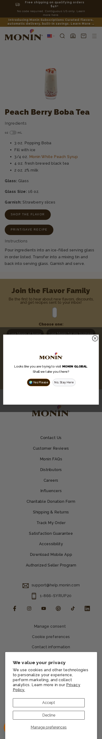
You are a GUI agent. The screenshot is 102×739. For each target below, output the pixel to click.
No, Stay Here (64, 382)
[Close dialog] (95, 338)
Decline (48, 715)
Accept (48, 702)
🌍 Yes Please (38, 382)
